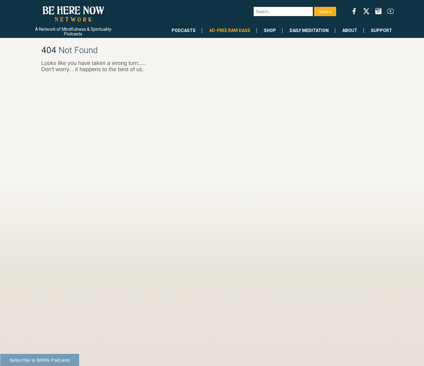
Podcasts (184, 30)
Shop (270, 30)
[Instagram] (378, 11)
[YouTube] (390, 11)
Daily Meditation (309, 30)
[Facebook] (354, 11)
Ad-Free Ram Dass (229, 30)
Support (381, 30)
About (349, 30)
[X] (366, 11)
